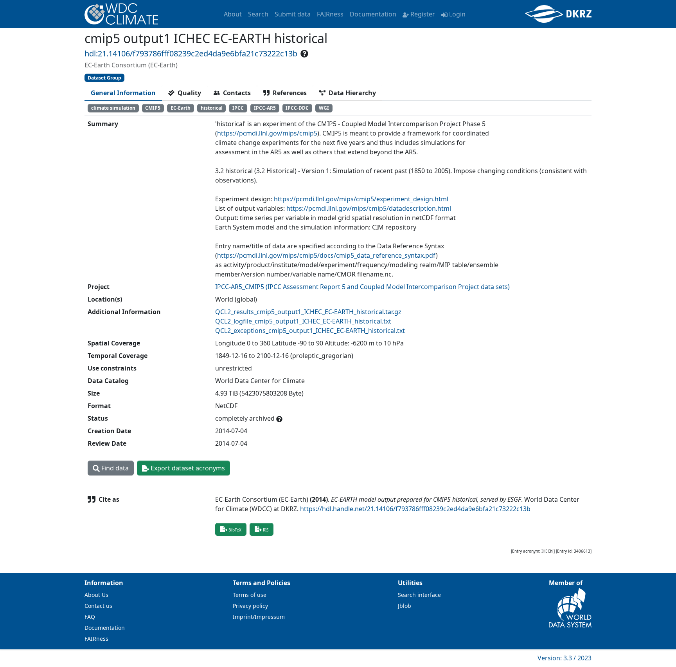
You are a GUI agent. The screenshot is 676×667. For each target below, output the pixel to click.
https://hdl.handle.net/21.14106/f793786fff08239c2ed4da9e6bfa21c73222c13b (415, 508)
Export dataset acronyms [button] (187, 468)
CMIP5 (152, 108)
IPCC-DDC (297, 108)
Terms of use (249, 594)
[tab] (123, 93)
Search (258, 14)
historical (212, 108)
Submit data (293, 14)
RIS (265, 530)
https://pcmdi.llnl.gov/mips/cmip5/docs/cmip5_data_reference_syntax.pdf (326, 255)
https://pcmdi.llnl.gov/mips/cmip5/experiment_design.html (361, 199)
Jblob (404, 605)
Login (457, 14)
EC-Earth (181, 108)
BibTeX (234, 530)
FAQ (89, 616)
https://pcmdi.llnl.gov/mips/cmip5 (267, 133)
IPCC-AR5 (265, 108)
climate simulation (113, 108)
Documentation (373, 14)
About (233, 14)
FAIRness (330, 14)
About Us (96, 594)
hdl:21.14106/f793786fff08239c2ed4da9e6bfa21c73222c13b (190, 53)
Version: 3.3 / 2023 (565, 658)
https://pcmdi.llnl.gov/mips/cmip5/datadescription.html (368, 208)
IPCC (238, 108)
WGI (324, 108)
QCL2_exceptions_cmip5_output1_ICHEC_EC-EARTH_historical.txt (310, 330)
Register (422, 14)
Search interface (419, 594)
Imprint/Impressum (259, 616)
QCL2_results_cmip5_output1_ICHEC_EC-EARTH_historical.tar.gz (308, 311)
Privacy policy (250, 605)
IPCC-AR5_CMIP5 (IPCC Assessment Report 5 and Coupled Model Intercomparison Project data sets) (362, 286)
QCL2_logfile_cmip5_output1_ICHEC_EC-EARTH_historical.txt (303, 321)
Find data (114, 468)
